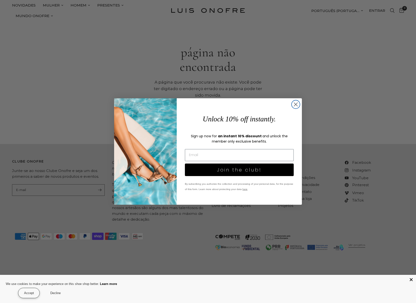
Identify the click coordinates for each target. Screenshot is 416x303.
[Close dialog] (296, 104)
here (244, 189)
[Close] (411, 279)
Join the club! (239, 169)
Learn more (112, 284)
